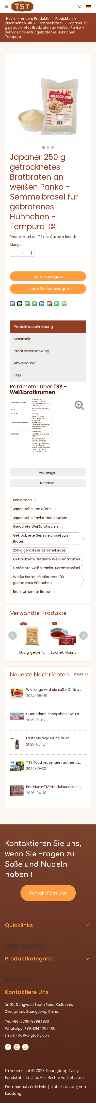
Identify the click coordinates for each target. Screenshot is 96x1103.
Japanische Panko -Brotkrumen (40, 517)
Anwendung (24, 363)
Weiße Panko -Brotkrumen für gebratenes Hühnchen (38, 579)
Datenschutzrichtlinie (25, 1087)
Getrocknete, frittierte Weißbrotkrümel (46, 559)
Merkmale (23, 338)
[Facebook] (8, 1047)
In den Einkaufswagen (48, 288)
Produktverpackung (31, 350)
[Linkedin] (17, 1047)
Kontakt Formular (48, 893)
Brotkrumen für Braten (32, 591)
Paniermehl (22, 499)
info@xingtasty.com (33, 1035)
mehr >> (81, 674)
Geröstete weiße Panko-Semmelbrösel (46, 567)
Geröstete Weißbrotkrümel (36, 526)
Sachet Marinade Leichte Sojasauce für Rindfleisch (63, 652)
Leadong (13, 1093)
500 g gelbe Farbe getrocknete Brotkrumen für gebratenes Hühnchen (32, 652)
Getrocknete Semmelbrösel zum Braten (41, 538)
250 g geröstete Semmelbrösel (39, 550)
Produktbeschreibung (33, 326)
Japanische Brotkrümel (32, 508)
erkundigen (51, 276)
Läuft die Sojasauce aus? (47, 738)
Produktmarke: (22, 236)
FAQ (17, 375)
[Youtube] (25, 1047)
